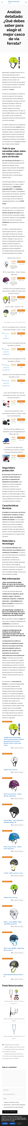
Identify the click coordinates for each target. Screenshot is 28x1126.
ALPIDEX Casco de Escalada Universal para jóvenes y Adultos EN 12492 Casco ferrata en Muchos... (14, 291)
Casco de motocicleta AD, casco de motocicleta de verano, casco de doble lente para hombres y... (14, 395)
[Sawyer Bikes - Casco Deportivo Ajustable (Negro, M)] (14, 812)
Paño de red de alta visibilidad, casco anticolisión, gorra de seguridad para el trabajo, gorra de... (14, 431)
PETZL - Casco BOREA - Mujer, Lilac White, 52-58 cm (13, 923)
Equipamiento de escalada (11, 1044)
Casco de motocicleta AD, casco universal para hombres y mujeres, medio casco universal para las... (14, 413)
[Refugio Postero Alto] (14, 2)
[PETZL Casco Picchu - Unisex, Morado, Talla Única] (14, 786)
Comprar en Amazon (18, 747)
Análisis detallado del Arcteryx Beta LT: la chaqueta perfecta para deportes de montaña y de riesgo (13, 1049)
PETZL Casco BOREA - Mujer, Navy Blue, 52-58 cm (14, 949)
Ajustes (19, 1123)
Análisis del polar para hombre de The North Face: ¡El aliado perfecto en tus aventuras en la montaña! (13, 1056)
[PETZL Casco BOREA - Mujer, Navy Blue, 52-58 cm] (14, 940)
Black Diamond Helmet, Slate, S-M (14, 975)
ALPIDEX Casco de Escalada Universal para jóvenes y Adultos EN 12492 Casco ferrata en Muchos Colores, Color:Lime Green (14, 741)
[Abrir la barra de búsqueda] (2, 2)
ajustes (13, 1120)
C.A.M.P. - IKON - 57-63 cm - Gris (14, 306)
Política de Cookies (21, 1118)
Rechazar (12, 1123)
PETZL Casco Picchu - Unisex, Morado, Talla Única (13, 795)
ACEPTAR (5, 1123)
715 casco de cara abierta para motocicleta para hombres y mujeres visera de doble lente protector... (14, 450)
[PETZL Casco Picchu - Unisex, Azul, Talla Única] (14, 839)
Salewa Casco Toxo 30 (14, 258)
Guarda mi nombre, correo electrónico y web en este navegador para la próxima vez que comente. (14, 1105)
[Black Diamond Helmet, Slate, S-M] (14, 967)
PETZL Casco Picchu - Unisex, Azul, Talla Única (13, 847)
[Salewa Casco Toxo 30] (14, 762)
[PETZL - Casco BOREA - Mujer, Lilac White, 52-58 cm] (14, 914)
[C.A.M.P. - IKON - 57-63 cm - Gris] (14, 865)
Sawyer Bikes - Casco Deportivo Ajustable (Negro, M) (13, 821)
